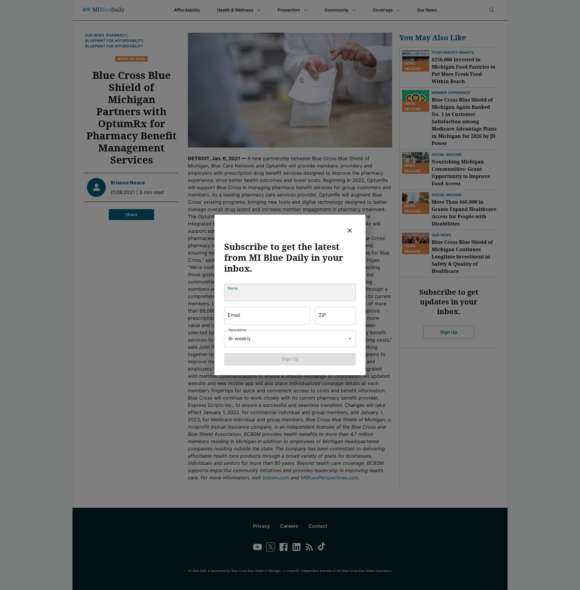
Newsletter (237, 330)
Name (233, 288)
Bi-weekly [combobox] (239, 339)
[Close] (350, 230)
